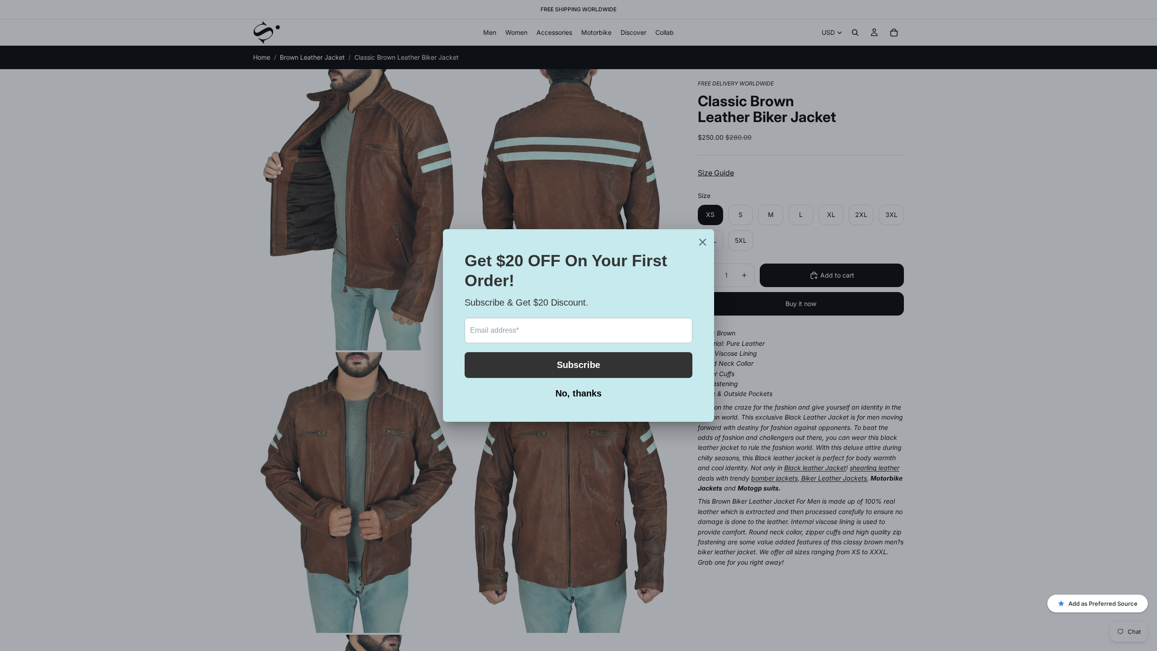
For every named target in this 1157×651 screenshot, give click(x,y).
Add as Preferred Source (1103, 603)
